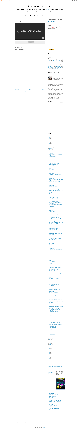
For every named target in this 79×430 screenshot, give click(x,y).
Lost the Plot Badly (52, 261)
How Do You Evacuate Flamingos (54, 284)
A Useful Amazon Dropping (53, 266)
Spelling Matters (51, 285)
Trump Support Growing (52, 327)
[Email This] (29, 42)
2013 (49, 352)
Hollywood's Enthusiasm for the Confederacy (55, 204)
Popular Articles (37, 15)
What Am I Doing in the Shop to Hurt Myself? (55, 238)
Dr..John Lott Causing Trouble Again (54, 189)
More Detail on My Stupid (53, 230)
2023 (49, 138)
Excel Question (51, 247)
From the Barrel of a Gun (52, 396)
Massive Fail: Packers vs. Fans (53, 165)
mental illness (57, 66)
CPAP (50, 170)
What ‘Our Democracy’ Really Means (53, 394)
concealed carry (60, 57)
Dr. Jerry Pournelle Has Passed (53, 292)
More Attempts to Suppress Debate (54, 269)
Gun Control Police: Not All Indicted (54, 278)
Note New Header (51, 244)
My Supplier (51, 21)
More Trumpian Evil (52, 334)
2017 (49, 146)
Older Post (43, 89)
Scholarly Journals (45, 15)
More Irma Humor (51, 302)
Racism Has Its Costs (52, 235)
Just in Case (51, 184)
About (31, 15)
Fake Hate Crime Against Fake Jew (54, 326)
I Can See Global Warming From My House (55, 198)
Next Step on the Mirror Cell (53, 186)
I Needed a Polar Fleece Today (53, 242)
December (51, 147)
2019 (49, 143)
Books (52, 15)
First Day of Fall (51, 192)
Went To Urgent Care (52, 239)
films (60, 60)
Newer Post (17, 89)
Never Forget (51, 277)
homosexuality (56, 64)
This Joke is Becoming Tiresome (54, 217)
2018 (49, 144)
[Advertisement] (30, 81)
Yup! (49, 333)
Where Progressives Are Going (53, 201)
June (50, 340)
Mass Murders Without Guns (53, 156)
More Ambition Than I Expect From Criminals (55, 249)
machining (50, 66)
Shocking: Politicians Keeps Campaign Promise (56, 222)
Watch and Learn (51, 397)
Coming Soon (51, 168)
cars (48, 57)
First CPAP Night (51, 169)
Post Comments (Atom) (22, 91)
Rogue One (51, 210)
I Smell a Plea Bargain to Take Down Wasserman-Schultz (54, 322)
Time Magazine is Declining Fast (54, 311)
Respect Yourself (51, 178)
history (49, 64)
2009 (49, 357)
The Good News (51, 193)
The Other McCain (51, 393)
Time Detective (51, 153)
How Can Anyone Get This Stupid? (54, 332)
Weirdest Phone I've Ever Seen (53, 196)
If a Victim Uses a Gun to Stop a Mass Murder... (56, 174)
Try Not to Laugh (51, 248)
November (51, 148)
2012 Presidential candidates (53, 54)
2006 (49, 361)
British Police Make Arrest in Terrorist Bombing (56, 223)
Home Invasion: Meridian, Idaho (53, 164)
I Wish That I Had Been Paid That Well (54, 181)
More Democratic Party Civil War (54, 308)
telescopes (59, 67)
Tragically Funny (51, 207)
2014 (49, 351)
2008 (49, 358)
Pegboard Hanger (55, 76)
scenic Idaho (53, 67)
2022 (49, 139)
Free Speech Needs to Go (53, 175)
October (50, 149)
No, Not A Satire (51, 234)
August (50, 338)
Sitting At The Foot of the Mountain (54, 408)
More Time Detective (52, 286)
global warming (50, 61)
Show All (62, 411)
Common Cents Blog (52, 399)
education (49, 60)
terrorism (18, 43)
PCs (62, 55)
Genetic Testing (51, 173)
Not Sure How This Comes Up (53, 209)
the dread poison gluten (56, 68)
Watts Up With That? (52, 404)
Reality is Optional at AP (52, 291)
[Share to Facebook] (32, 42)
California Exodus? (52, 211)
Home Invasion (51, 185)
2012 (49, 353)
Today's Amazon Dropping (53, 229)
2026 (49, 134)
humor (62, 64)
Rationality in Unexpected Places (54, 228)
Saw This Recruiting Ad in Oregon (54, 279)
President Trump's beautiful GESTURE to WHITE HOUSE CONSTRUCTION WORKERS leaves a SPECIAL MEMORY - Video (55, 401)
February (50, 345)
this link (53, 27)
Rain (50, 260)
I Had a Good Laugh (52, 221)
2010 (49, 356)
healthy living (57, 62)
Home (26, 15)
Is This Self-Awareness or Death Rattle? (55, 216)
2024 (49, 137)
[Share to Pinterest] (33, 42)
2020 (49, 142)
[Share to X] (31, 42)
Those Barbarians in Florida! (53, 288)
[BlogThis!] (30, 42)
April (50, 343)
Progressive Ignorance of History (54, 163)
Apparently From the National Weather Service (56, 301)
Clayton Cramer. (39, 6)
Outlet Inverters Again (52, 303)
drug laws (53, 59)
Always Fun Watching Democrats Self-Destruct (56, 218)
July (50, 339)
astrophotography (58, 56)
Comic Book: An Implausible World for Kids (55, 233)
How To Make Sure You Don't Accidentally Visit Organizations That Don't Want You (55, 87)
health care (50, 62)
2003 (49, 362)
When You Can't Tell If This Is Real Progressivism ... (54, 206)
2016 (49, 348)
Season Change (51, 243)
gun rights (58, 61)
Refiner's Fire (50, 409)
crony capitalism (52, 58)
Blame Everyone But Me (52, 270)
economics (59, 59)
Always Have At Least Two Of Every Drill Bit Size (56, 152)
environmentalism (55, 60)
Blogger (43, 427)
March (50, 344)
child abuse (54, 57)
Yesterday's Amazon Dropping (53, 197)
